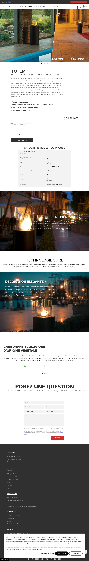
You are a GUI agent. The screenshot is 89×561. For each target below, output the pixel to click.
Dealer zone (10, 518)
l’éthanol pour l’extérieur (14, 459)
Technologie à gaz (12, 480)
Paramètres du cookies (48, 553)
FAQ (8, 488)
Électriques (10, 465)
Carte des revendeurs (13, 524)
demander (22, 135)
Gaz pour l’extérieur (13, 462)
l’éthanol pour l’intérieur (14, 456)
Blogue (38, 7)
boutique (46, 7)
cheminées (7, 7)
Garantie (9, 503)
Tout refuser (75, 553)
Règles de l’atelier (12, 497)
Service (9, 521)
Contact (9, 485)
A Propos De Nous (13, 474)
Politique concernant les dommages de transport (22, 506)
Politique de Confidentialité (15, 500)
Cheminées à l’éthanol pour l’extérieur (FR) (25, 61)
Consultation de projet (78, 2)
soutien (55, 7)
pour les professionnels (24, 7)
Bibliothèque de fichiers (14, 515)
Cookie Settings (4, 559)
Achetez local (22, 140)
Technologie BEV (12, 477)
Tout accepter (62, 553)
